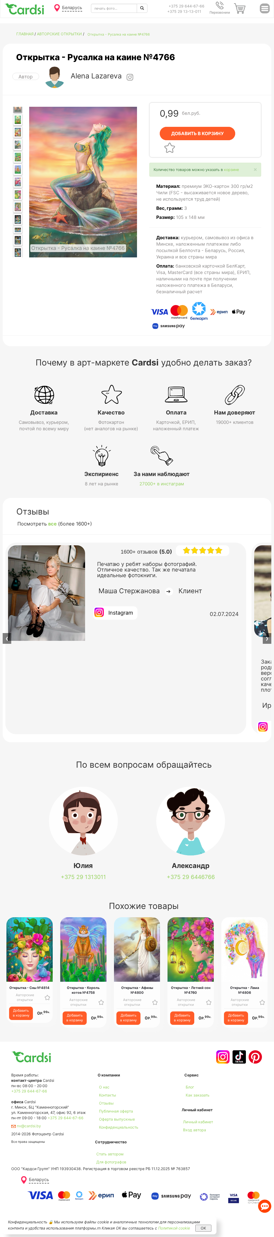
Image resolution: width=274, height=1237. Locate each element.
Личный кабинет (198, 1122)
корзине (231, 169)
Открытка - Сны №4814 (29, 988)
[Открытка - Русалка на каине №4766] (17, 107)
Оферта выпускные (117, 1119)
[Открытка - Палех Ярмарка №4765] (17, 252)
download (192, 1103)
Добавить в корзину (21, 1012)
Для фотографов (111, 1162)
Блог (190, 1087)
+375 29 (83, 877)
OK (203, 1228)
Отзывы (106, 1103)
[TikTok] (238, 1057)
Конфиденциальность (118, 1127)
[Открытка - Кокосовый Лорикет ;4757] (17, 157)
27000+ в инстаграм (161, 483)
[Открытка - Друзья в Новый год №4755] (17, 132)
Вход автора (194, 1130)
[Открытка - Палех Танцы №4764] (17, 240)
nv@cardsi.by (28, 1126)
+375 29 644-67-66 (186, 6)
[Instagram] (222, 1057)
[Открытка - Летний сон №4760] (17, 194)
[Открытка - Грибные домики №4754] (17, 119)
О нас (104, 1087)
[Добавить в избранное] (169, 147)
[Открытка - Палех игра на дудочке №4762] (17, 219)
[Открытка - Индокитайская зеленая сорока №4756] (17, 144)
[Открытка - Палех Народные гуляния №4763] (17, 229)
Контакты (107, 1095)
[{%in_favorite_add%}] (47, 997)
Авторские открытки (59, 34)
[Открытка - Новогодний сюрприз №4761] (17, 206)
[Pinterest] (254, 1057)
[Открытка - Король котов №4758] (17, 169)
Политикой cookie (174, 1228)
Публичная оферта (116, 1111)
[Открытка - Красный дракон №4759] (17, 182)
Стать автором (110, 1154)
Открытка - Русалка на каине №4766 (118, 34)
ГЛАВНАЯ (24, 34)
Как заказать (198, 1095)
